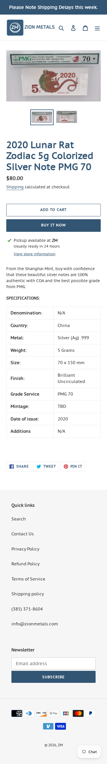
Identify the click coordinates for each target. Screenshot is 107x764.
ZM (60, 745)
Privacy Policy (25, 549)
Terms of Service (28, 579)
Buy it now (53, 225)
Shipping (15, 186)
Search (18, 519)
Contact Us (22, 533)
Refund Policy (25, 563)
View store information (34, 254)
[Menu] (97, 27)
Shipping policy (27, 594)
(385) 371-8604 (27, 609)
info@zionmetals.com (34, 624)
